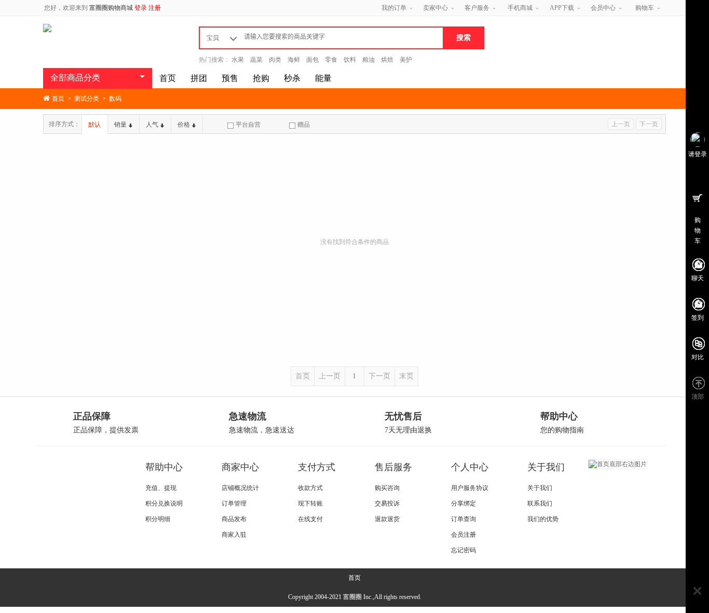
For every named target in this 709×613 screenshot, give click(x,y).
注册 (154, 7)
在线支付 (310, 519)
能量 (323, 78)
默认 (94, 124)
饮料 (350, 59)
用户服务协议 (469, 488)
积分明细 (157, 519)
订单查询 (463, 519)
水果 (237, 59)
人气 (152, 124)
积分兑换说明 (164, 503)
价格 (184, 124)
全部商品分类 (75, 77)
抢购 (261, 78)
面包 (312, 59)
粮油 (368, 59)
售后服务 (393, 467)
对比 (697, 357)
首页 (167, 78)
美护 (406, 59)
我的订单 (393, 7)
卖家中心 (435, 7)
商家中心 (240, 467)
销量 (120, 124)
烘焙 (387, 59)
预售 (230, 78)
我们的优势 (542, 519)
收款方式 (310, 488)
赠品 (303, 124)
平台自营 (248, 124)
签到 (697, 317)
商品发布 (234, 519)
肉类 (275, 59)
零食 (331, 59)
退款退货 (387, 519)
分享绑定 (463, 503)
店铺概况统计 (240, 488)
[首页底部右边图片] (617, 463)
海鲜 (294, 59)
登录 (140, 7)
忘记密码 (463, 550)
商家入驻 (234, 534)
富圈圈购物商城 (111, 7)
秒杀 (292, 78)
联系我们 (539, 503)
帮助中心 (164, 467)
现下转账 (310, 503)
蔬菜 (256, 59)
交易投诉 (387, 503)
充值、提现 (160, 488)
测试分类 (86, 98)
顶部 (697, 396)
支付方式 (316, 467)
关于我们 (546, 467)
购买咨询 (387, 488)
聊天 (697, 278)
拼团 (198, 78)
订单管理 (234, 503)
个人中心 (469, 467)
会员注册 (463, 534)
